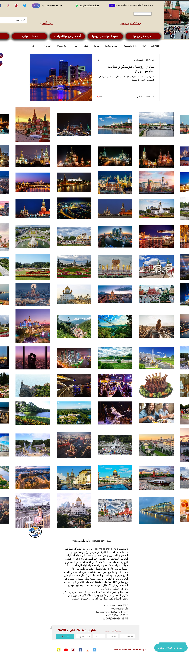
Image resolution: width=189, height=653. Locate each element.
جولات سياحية (111, 45)
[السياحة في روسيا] (58, 649)
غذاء (144, 45)
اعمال (75, 45)
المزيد (48, 45)
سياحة (97, 45)
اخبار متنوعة (62, 45)
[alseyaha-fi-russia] (25, 5)
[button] (33, 46)
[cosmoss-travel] (94, 649)
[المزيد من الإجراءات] (97, 60)
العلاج (86, 45)
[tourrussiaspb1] (73, 649)
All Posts (155, 45)
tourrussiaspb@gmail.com (112, 612)
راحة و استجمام (130, 45)
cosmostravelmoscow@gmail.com (134, 4)
